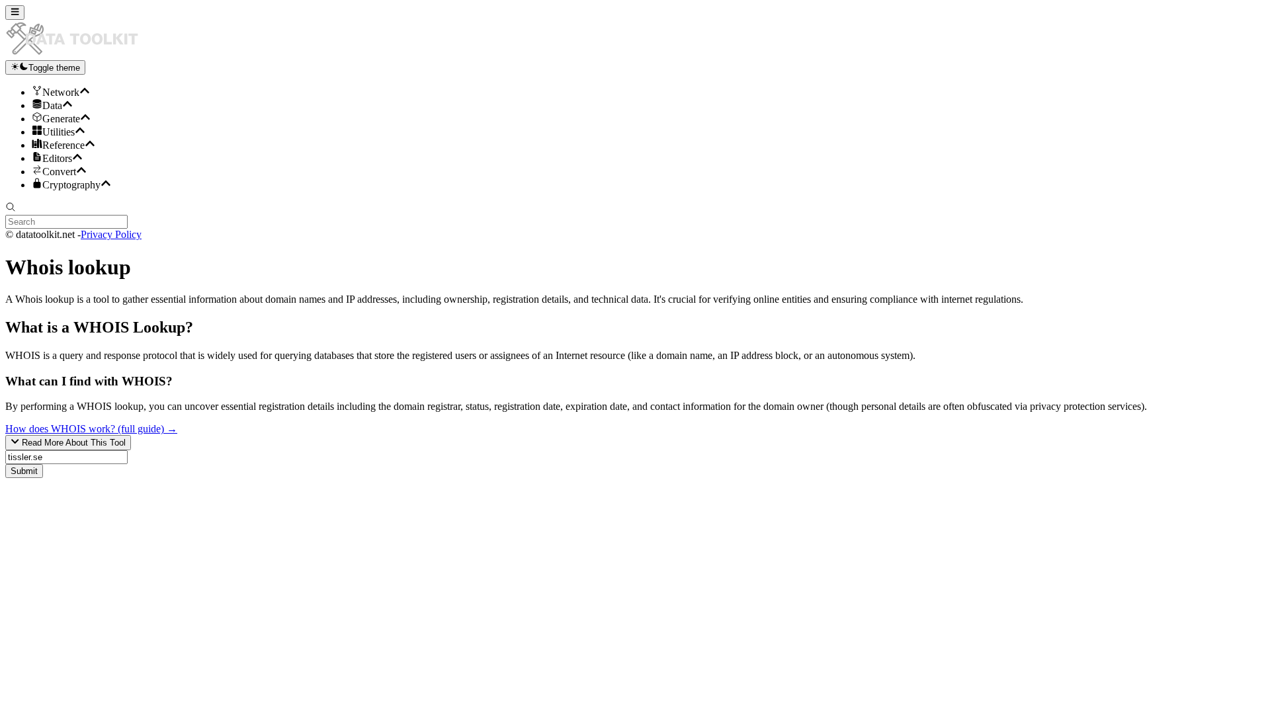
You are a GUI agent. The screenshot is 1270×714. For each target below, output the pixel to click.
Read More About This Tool (72, 443)
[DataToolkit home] (78, 54)
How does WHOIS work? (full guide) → (91, 428)
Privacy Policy (111, 234)
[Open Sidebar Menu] (14, 12)
